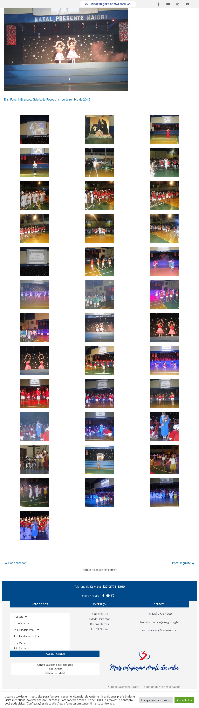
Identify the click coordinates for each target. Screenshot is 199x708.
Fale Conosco (21, 648)
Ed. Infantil (19, 623)
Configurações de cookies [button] (155, 700)
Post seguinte (183, 562)
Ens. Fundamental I (24, 630)
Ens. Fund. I (11, 99)
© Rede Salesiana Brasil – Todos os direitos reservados (144, 686)
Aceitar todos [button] (184, 700)
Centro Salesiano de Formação (55, 665)
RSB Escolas (55, 669)
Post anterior (15, 562)
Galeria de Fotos (43, 99)
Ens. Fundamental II (25, 636)
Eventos (25, 99)
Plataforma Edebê (55, 673)
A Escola (18, 616)
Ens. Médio (20, 643)
